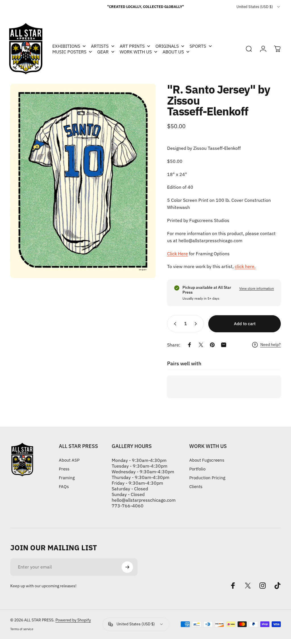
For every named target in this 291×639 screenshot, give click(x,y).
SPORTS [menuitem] (198, 46)
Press (64, 469)
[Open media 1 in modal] (83, 181)
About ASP (69, 460)
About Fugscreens (206, 460)
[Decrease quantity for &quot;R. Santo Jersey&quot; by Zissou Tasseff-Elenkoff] (173, 324)
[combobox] (258, 7)
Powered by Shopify (73, 620)
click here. (245, 266)
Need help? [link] (270, 344)
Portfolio (197, 469)
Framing (67, 477)
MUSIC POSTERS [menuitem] (69, 52)
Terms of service (21, 629)
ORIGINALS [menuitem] (167, 46)
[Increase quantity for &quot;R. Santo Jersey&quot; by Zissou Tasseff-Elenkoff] (196, 324)
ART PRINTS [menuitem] (132, 46)
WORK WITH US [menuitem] (136, 52)
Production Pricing (207, 477)
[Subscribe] (127, 567)
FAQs (64, 486)
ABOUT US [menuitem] (173, 52)
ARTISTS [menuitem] (100, 46)
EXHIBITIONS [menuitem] (66, 46)
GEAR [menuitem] (103, 52)
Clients (195, 486)
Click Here (177, 253)
